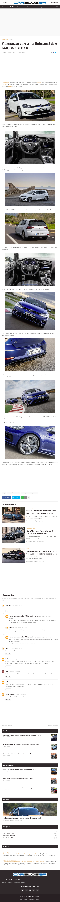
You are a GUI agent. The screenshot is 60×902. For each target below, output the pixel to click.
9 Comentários (21, 52)
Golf (8, 492)
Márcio (7, 648)
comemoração (30, 508)
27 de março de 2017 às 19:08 (45, 637)
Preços (19, 7)
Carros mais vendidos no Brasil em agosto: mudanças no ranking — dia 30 (22, 735)
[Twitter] (55, 52)
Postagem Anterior (7, 725)
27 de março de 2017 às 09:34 (18, 605)
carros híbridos (30, 528)
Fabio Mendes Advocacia (9, 860)
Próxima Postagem (53, 725)
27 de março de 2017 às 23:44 (20, 694)
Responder (8, 610)
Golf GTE (4, 84)
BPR (6, 682)
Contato (50, 7)
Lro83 (7, 671)
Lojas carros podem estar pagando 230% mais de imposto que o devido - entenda (23, 861)
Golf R (10, 86)
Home (3, 7)
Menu (5, 2)
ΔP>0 (30, 840)
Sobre (25, 899)
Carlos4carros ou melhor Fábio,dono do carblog (24, 616)
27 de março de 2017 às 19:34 (15, 671)
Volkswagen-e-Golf (33, 492)
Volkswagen (6, 82)
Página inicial (5, 39)
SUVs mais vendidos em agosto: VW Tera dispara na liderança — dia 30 (21, 744)
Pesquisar (54, 2)
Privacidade (32, 899)
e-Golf (39, 82)
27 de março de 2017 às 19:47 (14, 682)
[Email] (57, 52)
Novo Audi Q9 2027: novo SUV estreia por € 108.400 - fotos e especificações (41, 552)
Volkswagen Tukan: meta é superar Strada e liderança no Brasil (19, 769)
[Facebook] (53, 52)
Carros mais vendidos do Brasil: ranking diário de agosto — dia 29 (19, 854)
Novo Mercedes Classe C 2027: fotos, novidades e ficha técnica (41, 532)
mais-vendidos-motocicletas (30, 837)
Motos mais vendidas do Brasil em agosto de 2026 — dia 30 (18, 754)
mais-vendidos (30, 831)
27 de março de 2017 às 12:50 (16, 648)
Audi (27, 548)
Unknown (8, 605)
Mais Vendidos (11, 7)
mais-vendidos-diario (30, 833)
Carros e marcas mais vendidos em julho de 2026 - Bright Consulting (20, 788)
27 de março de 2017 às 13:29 (18, 659)
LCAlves (11, 627)
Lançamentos (43, 7)
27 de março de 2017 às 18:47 (21, 627)
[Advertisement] (30, 22)
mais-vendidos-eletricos (30, 835)
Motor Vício (6, 852)
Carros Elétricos (27, 7)
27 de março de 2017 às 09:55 (45, 616)
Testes (35, 7)
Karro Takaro (9, 694)
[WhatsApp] (22, 497)
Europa (11, 39)
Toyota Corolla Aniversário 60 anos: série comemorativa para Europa (41, 511)
